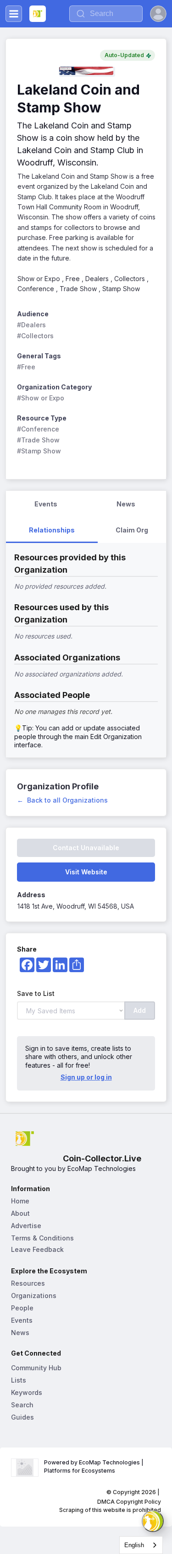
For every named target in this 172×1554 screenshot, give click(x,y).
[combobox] (141, 1545)
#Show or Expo (40, 398)
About (20, 1213)
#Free (26, 367)
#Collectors (35, 336)
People (22, 1308)
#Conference (38, 429)
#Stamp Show (39, 451)
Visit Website (86, 872)
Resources (28, 1283)
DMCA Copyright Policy (129, 1501)
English (134, 1545)
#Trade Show (38, 440)
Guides (22, 1417)
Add (139, 1010)
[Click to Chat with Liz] (153, 1521)
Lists (18, 1380)
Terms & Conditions (42, 1238)
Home (20, 1201)
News (20, 1332)
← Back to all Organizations (62, 800)
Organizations (33, 1295)
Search (22, 1405)
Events (22, 1320)
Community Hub (36, 1368)
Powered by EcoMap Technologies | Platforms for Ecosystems (94, 1466)
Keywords (26, 1392)
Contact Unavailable (86, 848)
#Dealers (31, 325)
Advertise (26, 1225)
